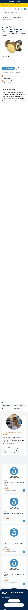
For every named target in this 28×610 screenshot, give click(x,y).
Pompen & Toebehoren (17, 17)
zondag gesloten (9, 68)
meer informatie (8, 5)
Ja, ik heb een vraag (11, 447)
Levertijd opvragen (11, 451)
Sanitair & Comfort (8, 17)
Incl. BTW (9, 9)
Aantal (3, 59)
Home (3, 17)
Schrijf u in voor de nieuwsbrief (15, 605)
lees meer (5, 398)
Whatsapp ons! (10, 443)
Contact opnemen (14, 601)
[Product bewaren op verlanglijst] (17, 68)
